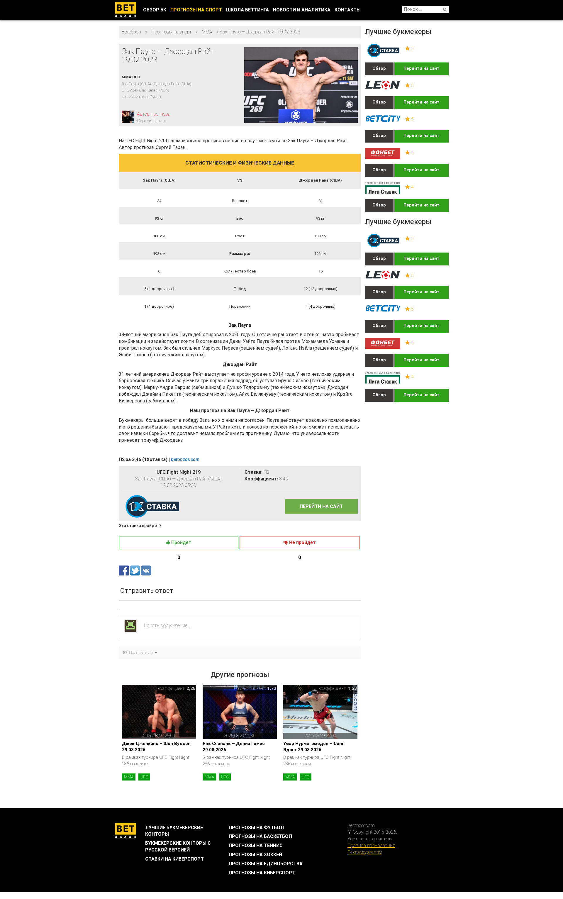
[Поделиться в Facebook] (124, 570)
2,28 (191, 688)
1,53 (352, 688)
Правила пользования (371, 845)
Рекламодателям (364, 852)
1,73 (271, 688)
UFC (144, 777)
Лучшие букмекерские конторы (174, 831)
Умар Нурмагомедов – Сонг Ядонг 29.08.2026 (313, 746)
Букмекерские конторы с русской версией (178, 846)
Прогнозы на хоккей (255, 854)
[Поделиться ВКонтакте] (146, 570)
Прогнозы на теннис (256, 845)
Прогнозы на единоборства (266, 863)
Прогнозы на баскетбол (260, 836)
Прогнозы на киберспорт (262, 873)
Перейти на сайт (421, 68)
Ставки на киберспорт (174, 859)
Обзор (379, 68)
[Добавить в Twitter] (135, 570)
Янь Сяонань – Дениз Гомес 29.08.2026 (234, 746)
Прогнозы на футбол (256, 827)
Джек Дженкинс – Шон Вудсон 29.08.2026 (156, 746)
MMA (128, 777)
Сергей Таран (151, 120)
